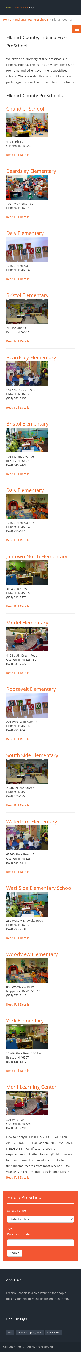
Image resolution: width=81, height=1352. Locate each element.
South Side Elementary (32, 755)
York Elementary (25, 1020)
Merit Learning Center (31, 1086)
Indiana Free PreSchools (32, 20)
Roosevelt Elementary (31, 689)
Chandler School (25, 108)
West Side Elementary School (39, 887)
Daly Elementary (25, 233)
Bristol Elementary (27, 295)
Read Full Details (17, 155)
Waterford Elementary (31, 821)
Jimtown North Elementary (36, 556)
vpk (10, 1332)
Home (7, 20)
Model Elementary (27, 622)
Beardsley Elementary (31, 170)
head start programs (30, 1332)
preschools (53, 1332)
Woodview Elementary (32, 954)
